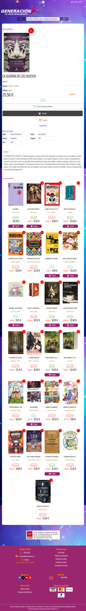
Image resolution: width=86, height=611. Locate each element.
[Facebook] (19, 577)
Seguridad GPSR (43, 125)
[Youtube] (26, 577)
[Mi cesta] (40, 2)
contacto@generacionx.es (26, 556)
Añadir (44, 113)
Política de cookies (61, 559)
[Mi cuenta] (72, 1)
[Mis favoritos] (14, 2)
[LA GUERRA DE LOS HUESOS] (16, 52)
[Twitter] (23, 577)
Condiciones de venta (61, 565)
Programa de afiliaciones (25, 592)
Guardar (44, 120)
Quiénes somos (25, 588)
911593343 (27, 552)
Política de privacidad (61, 555)
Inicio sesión (78, 1)
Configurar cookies (61, 562)
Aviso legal (61, 552)
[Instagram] (30, 577)
